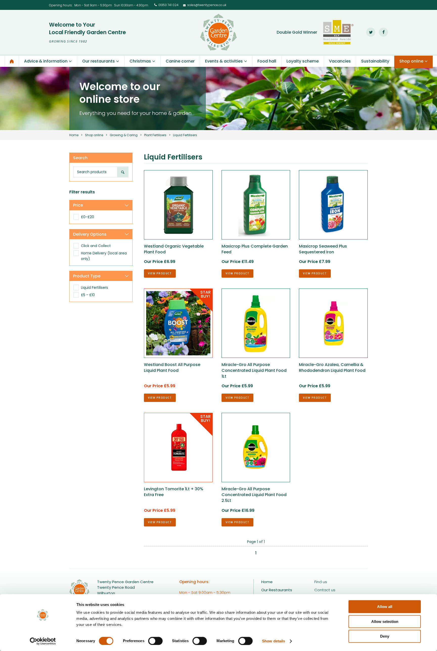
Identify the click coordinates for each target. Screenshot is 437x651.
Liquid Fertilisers (94, 287)
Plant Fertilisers (155, 135)
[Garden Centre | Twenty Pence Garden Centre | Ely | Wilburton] (11, 61)
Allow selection (384, 621)
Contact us (324, 590)
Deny (384, 636)
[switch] (155, 641)
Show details (273, 641)
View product (160, 273)
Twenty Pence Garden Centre (218, 32)
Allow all (384, 606)
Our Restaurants (276, 590)
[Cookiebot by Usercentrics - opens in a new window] (43, 641)
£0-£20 (87, 216)
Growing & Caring (124, 135)
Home (73, 135)
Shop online (94, 135)
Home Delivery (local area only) (104, 256)
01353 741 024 (168, 5)
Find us (320, 581)
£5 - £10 (88, 294)
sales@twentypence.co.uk (206, 5)
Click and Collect (96, 245)
